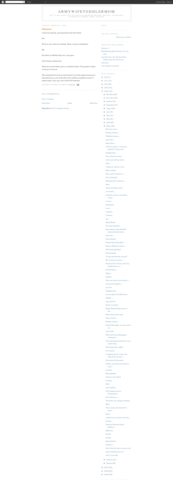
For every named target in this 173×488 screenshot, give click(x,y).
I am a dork (110, 331)
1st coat (108, 201)
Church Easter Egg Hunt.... (115, 242)
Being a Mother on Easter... (115, 246)
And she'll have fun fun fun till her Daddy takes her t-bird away (113, 58)
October (109, 101)
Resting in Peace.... (112, 132)
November (110, 98)
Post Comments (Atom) (60, 108)
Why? (108, 384)
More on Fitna (111, 170)
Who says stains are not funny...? (117, 280)
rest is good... (110, 350)
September (110, 105)
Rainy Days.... (111, 143)
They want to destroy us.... (115, 174)
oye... (107, 218)
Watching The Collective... (115, 181)
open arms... (110, 139)
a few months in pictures (110, 66)
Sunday (108, 437)
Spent (108, 414)
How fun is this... (112, 129)
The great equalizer (113, 226)
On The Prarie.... (111, 269)
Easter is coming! (112, 305)
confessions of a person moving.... (118, 417)
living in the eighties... (114, 284)
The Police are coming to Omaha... (118, 400)
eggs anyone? (111, 301)
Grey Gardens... (111, 387)
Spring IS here (111, 441)
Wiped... (109, 273)
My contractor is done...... (115, 260)
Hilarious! (109, 430)
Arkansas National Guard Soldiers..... (115, 425)
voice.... (108, 208)
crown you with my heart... (115, 160)
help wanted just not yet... (115, 451)
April (108, 122)
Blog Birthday (111, 373)
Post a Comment (48, 99)
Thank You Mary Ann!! (114, 188)
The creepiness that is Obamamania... (113, 392)
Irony (108, 184)
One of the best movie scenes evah (118, 448)
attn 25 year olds (112, 455)
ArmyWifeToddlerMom (86, 11)
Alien (108, 163)
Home (70, 103)
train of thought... (112, 177)
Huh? (108, 404)
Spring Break (110, 222)
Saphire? (109, 277)
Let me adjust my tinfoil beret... (117, 294)
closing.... (109, 421)
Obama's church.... (112, 321)
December (110, 94)
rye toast (109, 287)
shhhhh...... (110, 298)
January (109, 463)
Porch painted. (111, 253)
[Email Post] (77, 84)
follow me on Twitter (123, 37)
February (109, 459)
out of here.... (110, 191)
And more (105, 62)
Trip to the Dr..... (111, 318)
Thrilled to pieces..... (113, 136)
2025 (106, 77)
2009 (106, 87)
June (108, 115)
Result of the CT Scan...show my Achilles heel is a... (117, 264)
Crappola (109, 211)
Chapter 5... (110, 444)
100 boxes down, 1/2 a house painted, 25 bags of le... (116, 148)
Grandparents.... (111, 152)
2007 (106, 467)
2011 (106, 80)
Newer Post (46, 103)
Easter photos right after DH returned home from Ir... (116, 230)
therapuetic (110, 204)
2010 (106, 84)
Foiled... (109, 434)
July (108, 112)
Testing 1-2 (105, 48)
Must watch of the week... (115, 314)
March (109, 126)
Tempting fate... (111, 291)
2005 (106, 474)
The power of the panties (115, 360)
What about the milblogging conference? (116, 336)
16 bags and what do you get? (116, 256)
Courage (109, 380)
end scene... (110, 235)
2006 (106, 471)
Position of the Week (113, 377)
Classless (109, 215)
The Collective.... (112, 397)
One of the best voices (114, 156)
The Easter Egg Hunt (113, 249)
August (109, 108)
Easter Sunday (111, 239)
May (108, 119)
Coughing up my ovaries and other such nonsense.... (116, 355)
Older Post (93, 103)
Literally (109, 370)
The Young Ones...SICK (114, 347)
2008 (106, 91)
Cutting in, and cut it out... (115, 167)
